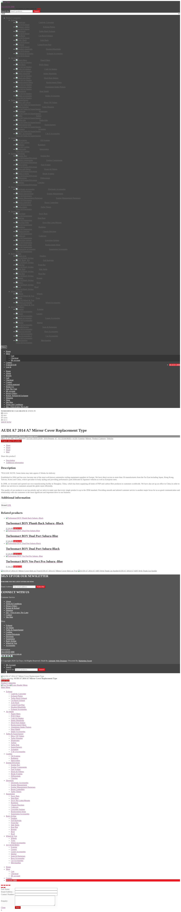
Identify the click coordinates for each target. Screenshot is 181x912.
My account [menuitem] (15, 876)
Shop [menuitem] (8, 869)
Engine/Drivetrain (13, 634)
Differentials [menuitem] (15, 776)
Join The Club (11, 389)
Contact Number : (8, 894)
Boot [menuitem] (13, 832)
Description (10, 460)
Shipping (9, 398)
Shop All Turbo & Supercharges (28, 105)
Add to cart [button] (17, 528)
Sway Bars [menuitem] (15, 796)
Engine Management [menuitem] (19, 785)
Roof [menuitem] (13, 834)
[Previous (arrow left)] (2, 887)
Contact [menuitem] (9, 878)
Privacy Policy (11, 393)
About (8, 373)
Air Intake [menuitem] (10, 712)
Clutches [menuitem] (14, 778)
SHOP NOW (6, 422)
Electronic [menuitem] (10, 780)
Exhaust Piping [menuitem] (17, 696)
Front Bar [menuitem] (14, 823)
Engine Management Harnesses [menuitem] (23, 787)
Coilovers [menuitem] (14, 807)
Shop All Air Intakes (24, 62)
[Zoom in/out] (9, 885)
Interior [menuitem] (13, 854)
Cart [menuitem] (12, 871)
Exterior (81, 438)
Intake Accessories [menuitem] (18, 732)
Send (18, 907)
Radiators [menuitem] (14, 758)
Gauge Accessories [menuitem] (18, 852)
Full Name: (5, 889)
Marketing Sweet (85, 661)
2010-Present (49, 438)
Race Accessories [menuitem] (17, 858)
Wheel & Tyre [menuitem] (11, 836)
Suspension (10, 639)
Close (3, 907)
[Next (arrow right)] (4, 887)
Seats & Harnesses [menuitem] (18, 856)
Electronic (10, 637)
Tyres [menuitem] (13, 840)
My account (15, 360)
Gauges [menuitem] (14, 849)
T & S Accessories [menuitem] (18, 752)
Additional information (15, 463)
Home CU (10, 387)
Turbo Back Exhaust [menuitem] (19, 698)
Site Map (9, 402)
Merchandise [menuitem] (16, 863)
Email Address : (7, 892)
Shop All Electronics (24, 191)
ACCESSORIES (64, 438)
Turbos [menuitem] (13, 743)
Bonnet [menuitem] (13, 829)
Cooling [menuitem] (9, 754)
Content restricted (13, 384)
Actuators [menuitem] (14, 749)
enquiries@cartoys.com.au (11, 654)
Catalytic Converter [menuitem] (18, 694)
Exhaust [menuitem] (9, 691)
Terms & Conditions (14, 604)
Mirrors (88, 438)
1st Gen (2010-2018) (34, 438)
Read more (5, 681)
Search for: (5, 11)
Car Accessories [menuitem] (17, 860)
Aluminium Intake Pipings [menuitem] (21, 727)
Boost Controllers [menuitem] (18, 789)
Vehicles (110, 438)
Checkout (14, 358)
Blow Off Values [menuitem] (17, 736)
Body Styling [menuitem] (11, 816)
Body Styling (11, 641)
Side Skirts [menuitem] (15, 825)
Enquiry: (4, 901)
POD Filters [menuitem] (15, 716)
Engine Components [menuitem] (19, 767)
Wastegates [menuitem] (15, 740)
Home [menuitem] (8, 867)
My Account (11, 665)
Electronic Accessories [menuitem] (19, 783)
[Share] (4, 885)
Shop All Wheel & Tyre (25, 296)
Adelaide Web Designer (57, 661)
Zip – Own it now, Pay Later (17, 407)
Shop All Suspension (24, 216)
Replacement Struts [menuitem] (18, 812)
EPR (9, 505)
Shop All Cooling (22, 142)
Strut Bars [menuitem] (15, 798)
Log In (8, 367)
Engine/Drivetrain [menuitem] (13, 763)
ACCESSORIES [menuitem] (12, 845)
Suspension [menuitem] (10, 794)
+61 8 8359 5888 (7, 7)
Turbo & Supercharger (14, 630)
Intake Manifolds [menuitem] (17, 720)
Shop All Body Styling (24, 258)
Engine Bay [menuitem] (15, 765)
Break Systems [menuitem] (16, 774)
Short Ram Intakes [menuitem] (18, 723)
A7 (56, 438)
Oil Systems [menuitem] (15, 756)
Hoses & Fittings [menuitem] (17, 772)
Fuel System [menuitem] (15, 769)
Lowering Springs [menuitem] (18, 809)
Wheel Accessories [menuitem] (18, 843)
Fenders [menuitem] (14, 818)
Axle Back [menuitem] (15, 703)
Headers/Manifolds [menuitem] (18, 707)
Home (8, 351)
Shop (8, 354)
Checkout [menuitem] (14, 874)
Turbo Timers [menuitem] (16, 792)
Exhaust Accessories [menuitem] (19, 709)
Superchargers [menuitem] (16, 747)
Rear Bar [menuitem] (14, 827)
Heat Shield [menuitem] (15, 729)
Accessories (10, 645)
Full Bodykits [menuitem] (16, 820)
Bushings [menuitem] (14, 803)
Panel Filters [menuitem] (15, 714)
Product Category (99, 438)
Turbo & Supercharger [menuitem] (14, 734)
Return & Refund (12, 608)
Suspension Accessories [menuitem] (20, 814)
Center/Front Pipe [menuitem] (18, 705)
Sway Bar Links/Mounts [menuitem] (20, 800)
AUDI (74, 438)
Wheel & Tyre (11, 643)
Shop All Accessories (24, 311)
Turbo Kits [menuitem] (15, 745)
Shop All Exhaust (22, 25)
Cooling (9, 632)
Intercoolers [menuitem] (15, 760)
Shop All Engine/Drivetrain (26, 158)
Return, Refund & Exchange (17, 396)
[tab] (93, 460)
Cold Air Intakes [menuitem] (17, 718)
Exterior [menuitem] (14, 847)
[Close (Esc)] (2, 885)
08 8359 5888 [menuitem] (11, 880)
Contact (9, 362)
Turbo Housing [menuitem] (17, 738)
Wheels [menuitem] (14, 838)
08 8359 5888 (174, 365)
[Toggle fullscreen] (7, 885)
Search (36, 11)
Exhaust (9, 625)
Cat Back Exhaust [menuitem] (18, 700)
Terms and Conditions (14, 404)
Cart (12, 356)
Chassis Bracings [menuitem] (17, 805)
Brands (8, 376)
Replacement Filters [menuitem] (18, 725)
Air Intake (10, 628)
